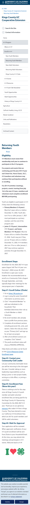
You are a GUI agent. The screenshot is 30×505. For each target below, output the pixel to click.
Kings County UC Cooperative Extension (15, 11)
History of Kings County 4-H (13, 101)
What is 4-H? (8, 47)
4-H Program (7, 42)
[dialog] (15, 493)
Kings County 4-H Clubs (13, 74)
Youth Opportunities (10, 92)
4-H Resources (8, 83)
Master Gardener (8, 115)
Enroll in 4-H (8, 51)
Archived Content (8, 131)
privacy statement (16, 497)
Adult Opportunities (10, 97)
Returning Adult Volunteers (14, 69)
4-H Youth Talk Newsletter (12, 88)
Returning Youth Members (14, 60)
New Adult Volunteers (12, 65)
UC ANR (4, 8)
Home (5, 38)
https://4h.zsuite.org (16, 293)
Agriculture (6, 106)
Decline (7, 502)
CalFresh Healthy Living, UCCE (12, 110)
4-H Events (7, 79)
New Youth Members (12, 56)
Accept (21, 502)
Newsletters (6, 124)
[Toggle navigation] (3, 2)
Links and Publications (10, 119)
